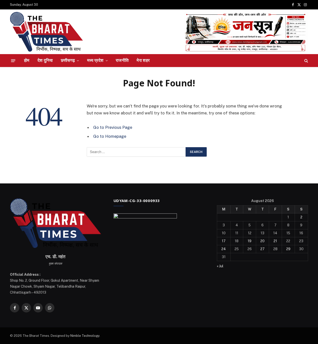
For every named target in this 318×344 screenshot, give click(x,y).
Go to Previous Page (112, 127)
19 (249, 241)
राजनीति (122, 60)
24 (223, 249)
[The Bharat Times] (46, 31)
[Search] (305, 60)
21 (275, 241)
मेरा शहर (143, 60)
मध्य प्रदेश (95, 60)
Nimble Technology (84, 336)
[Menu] (13, 60)
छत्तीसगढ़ (68, 60)
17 (224, 241)
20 (262, 241)
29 (288, 249)
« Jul (220, 266)
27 (262, 249)
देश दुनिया (45, 60)
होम (27, 60)
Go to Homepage (109, 136)
